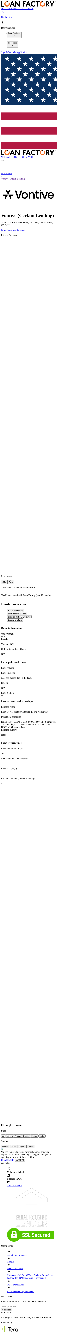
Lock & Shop (7, 693)
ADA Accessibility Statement (20, 1291)
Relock (4, 683)
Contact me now (14, 1185)
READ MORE (8, 1160)
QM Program (7, 634)
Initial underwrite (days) (12, 748)
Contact (10, 1261)
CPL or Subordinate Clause (13, 649)
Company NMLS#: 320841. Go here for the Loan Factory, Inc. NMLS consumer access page (30, 1276)
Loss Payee (6, 639)
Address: (5, 222)
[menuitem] (14, 35)
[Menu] (2, 160)
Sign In (4, 52)
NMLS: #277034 (15, 1268)
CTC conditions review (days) (15, 758)
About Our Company (17, 1255)
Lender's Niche (8, 707)
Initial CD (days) (9, 768)
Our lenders (6, 173)
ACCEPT (20, 1160)
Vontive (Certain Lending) (13, 178)
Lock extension (8, 673)
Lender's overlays (9, 730)
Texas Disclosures (15, 1284)
